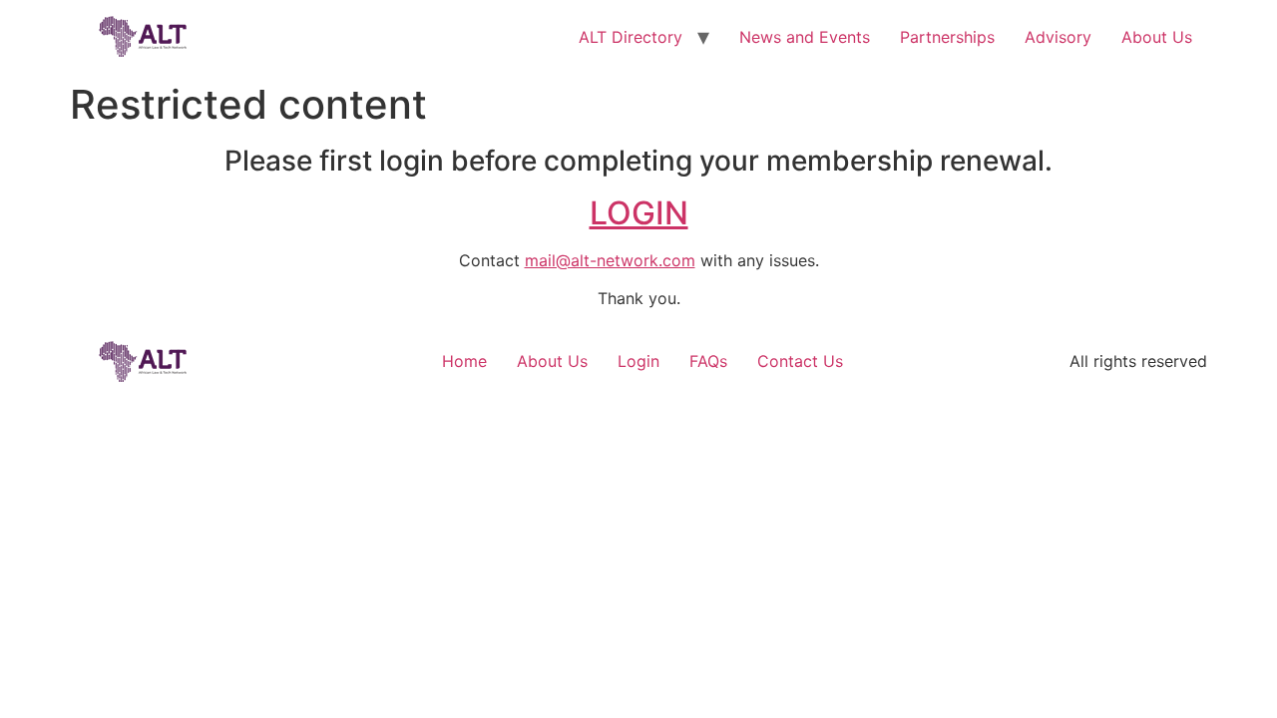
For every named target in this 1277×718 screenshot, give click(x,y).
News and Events (804, 37)
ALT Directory (630, 37)
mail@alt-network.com (610, 260)
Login (638, 361)
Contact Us (800, 361)
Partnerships (947, 37)
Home (464, 361)
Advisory (1058, 37)
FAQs (708, 361)
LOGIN (639, 212)
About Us (1156, 37)
